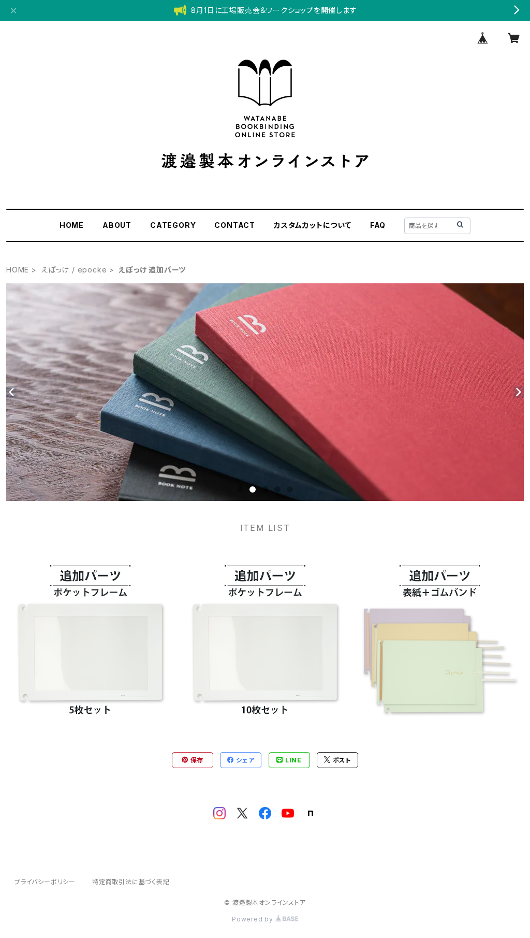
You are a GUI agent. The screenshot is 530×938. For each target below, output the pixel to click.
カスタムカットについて (312, 225)
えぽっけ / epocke (74, 269)
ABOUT (116, 225)
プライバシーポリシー (45, 882)
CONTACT (234, 225)
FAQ (378, 225)
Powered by (253, 919)
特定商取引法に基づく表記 (131, 882)
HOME (72, 225)
